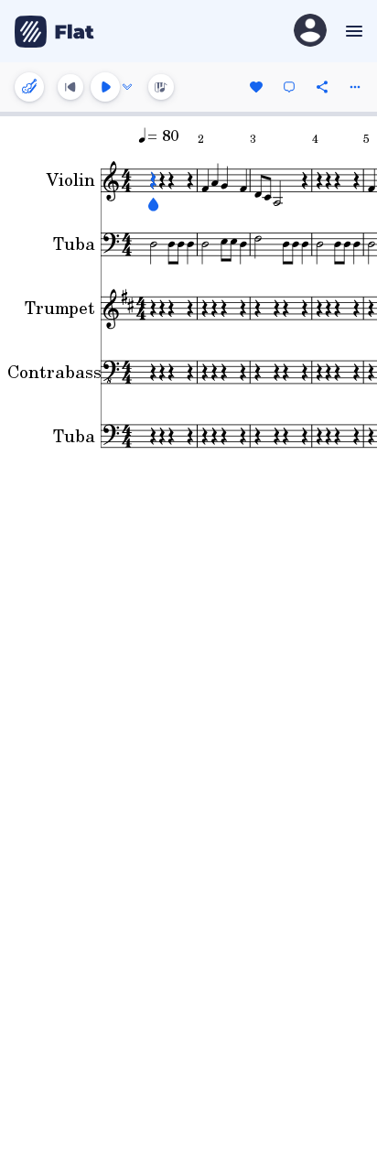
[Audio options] (127, 87)
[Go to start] (70, 87)
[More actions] (355, 87)
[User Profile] (310, 31)
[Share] (322, 87)
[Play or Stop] (105, 87)
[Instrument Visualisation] (161, 87)
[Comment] (289, 86)
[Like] (256, 86)
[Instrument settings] (29, 87)
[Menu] (351, 31)
